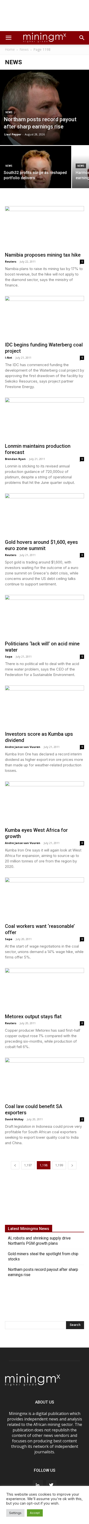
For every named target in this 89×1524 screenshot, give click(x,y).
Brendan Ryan (15, 459)
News (24, 49)
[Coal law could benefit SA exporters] (44, 1079)
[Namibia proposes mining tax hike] (44, 227)
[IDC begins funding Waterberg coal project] (44, 317)
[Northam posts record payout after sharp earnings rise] (44, 107)
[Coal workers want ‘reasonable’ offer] (44, 898)
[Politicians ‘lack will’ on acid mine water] (44, 616)
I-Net (8, 357)
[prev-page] (15, 1165)
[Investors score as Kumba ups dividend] (44, 706)
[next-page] (72, 1165)
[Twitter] (51, 1485)
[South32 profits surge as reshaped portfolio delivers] (35, 172)
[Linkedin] (38, 1485)
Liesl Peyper (12, 134)
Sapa (8, 656)
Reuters (10, 261)
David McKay (14, 1119)
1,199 (59, 1165)
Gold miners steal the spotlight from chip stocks (43, 1256)
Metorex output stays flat (33, 1016)
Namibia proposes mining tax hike (43, 255)
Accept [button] (35, 1513)
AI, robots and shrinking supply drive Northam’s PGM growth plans (39, 1241)
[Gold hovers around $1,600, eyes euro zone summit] (44, 514)
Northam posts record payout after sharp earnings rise (43, 1272)
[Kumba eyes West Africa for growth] (44, 802)
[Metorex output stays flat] (44, 989)
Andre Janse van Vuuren (22, 747)
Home (10, 49)
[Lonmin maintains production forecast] (44, 418)
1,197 (28, 1165)
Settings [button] (15, 1513)
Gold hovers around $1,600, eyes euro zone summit (41, 545)
